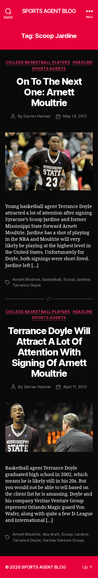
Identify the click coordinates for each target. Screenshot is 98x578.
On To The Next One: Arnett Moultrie (49, 92)
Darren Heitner (37, 116)
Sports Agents (49, 68)
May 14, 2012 (75, 116)
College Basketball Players (37, 62)
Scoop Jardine (76, 279)
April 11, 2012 (75, 386)
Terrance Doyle (27, 285)
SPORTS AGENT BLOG (49, 11)
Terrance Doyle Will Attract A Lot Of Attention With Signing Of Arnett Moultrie (49, 352)
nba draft (51, 534)
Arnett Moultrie (26, 279)
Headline (83, 62)
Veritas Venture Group (63, 540)
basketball (51, 279)
